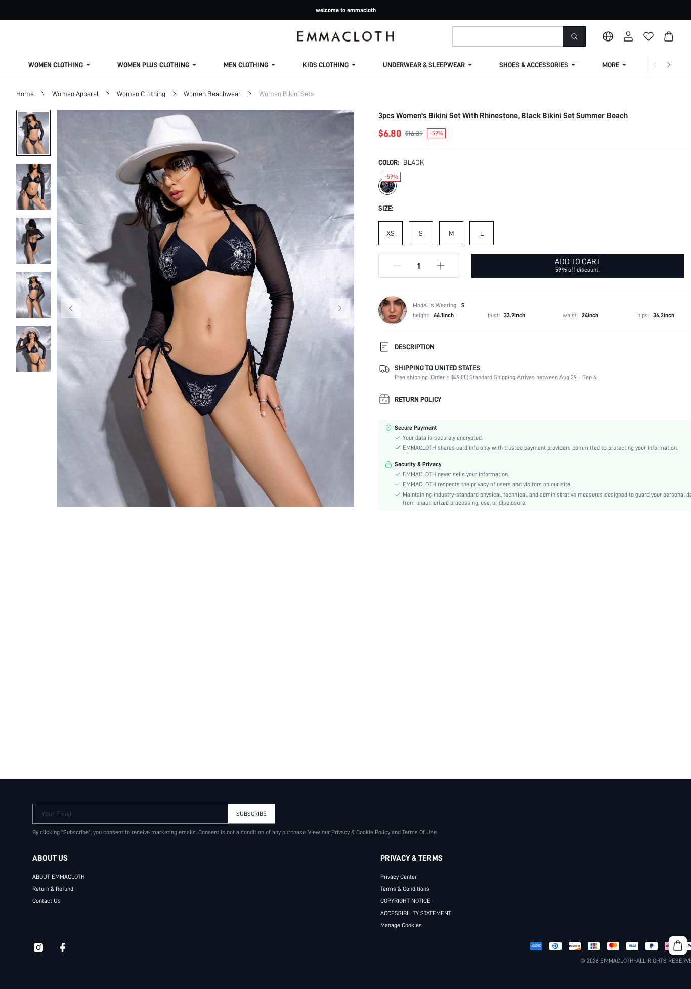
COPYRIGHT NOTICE (405, 900)
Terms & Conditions (404, 888)
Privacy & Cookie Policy (360, 832)
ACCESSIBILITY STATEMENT (415, 913)
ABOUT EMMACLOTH (58, 876)
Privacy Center (398, 876)
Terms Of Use (419, 832)
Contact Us (46, 900)
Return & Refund (52, 888)
